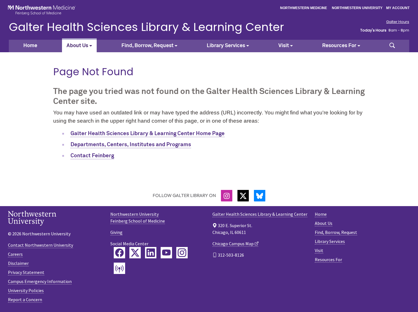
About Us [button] (77, 45)
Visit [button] (283, 45)
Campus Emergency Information (40, 281)
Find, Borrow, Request (336, 232)
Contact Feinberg (92, 155)
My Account (397, 8)
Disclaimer (18, 263)
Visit (319, 250)
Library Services (330, 241)
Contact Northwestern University (40, 245)
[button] (392, 46)
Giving (116, 232)
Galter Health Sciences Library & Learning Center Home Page (148, 133)
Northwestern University (357, 8)
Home (30, 45)
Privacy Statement (26, 272)
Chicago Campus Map (233, 243)
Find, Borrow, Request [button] (147, 45)
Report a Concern (25, 299)
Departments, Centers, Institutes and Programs (131, 144)
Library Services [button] (226, 45)
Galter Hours (397, 22)
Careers (15, 254)
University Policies (26, 290)
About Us (323, 223)
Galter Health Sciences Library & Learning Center (146, 27)
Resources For (328, 259)
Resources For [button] (339, 45)
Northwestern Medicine (303, 8)
